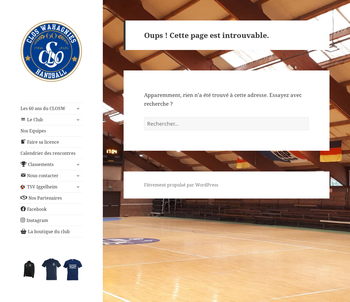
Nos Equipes (33, 131)
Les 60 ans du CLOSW (43, 108)
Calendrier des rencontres (48, 153)
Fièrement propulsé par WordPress (181, 185)
